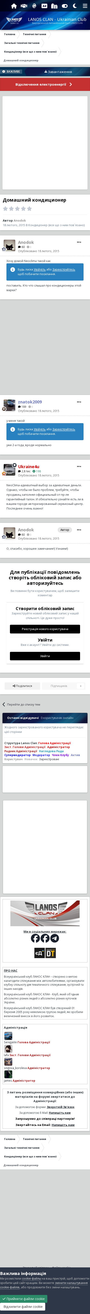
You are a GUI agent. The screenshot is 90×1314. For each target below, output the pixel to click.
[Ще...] (79, 242)
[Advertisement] (45, 143)
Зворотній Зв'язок (60, 1107)
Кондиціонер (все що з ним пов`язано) (56, 225)
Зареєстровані (49, 759)
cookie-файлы (31, 1278)
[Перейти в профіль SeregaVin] (8, 1036)
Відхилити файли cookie (23, 1306)
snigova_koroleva (15, 1068)
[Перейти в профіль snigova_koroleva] (8, 1062)
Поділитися (23, 686)
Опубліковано (38, 251)
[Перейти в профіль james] (8, 1074)
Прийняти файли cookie (25, 1299)
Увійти (45, 656)
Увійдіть (40, 269)
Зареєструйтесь (63, 269)
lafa (6, 1055)
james (8, 1080)
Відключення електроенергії (40, 84)
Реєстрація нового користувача (45, 629)
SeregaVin (10, 1042)
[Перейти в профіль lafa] (8, 1049)
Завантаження (51, 71)
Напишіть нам (60, 1112)
